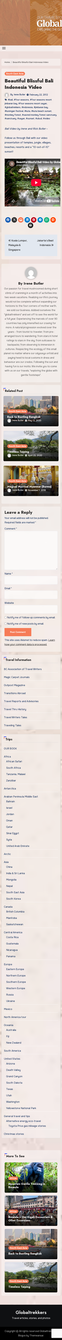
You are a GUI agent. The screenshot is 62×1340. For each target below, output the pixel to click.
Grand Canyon (14, 1076)
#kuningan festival (14, 111)
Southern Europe (16, 982)
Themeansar (36, 1335)
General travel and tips (17, 1116)
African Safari (14, 761)
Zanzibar (11, 780)
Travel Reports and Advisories (21, 701)
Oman (9, 820)
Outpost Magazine (14, 685)
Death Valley (13, 1070)
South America (12, 1050)
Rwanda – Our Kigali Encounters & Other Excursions (30, 1218)
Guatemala (12, 943)
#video (46, 118)
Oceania (8, 1025)
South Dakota (14, 1082)
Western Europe (15, 988)
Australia (11, 1030)
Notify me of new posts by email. (25, 623)
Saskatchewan (14, 924)
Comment (11, 528)
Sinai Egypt (12, 833)
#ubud (38, 118)
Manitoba (11, 918)
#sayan (21, 118)
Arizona (10, 1063)
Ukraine (10, 1001)
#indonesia (27, 107)
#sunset (30, 118)
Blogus (22, 1335)
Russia (10, 994)
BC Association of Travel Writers (23, 669)
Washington (13, 1101)
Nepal (9, 886)
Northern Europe (16, 975)
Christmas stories (14, 1134)
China (9, 867)
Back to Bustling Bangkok (24, 417)
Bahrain (10, 801)
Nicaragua (12, 950)
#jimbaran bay (41, 107)
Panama (10, 956)
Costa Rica (12, 937)
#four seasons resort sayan (32, 103)
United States (12, 1058)
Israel (9, 807)
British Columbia (15, 911)
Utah (9, 1095)
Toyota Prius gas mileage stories (27, 1126)
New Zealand (13, 1042)
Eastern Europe (15, 969)
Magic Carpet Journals (16, 677)
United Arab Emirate (17, 846)
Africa (7, 756)
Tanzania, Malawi (15, 774)
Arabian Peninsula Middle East (21, 796)
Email (8, 588)
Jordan (10, 814)
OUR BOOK (10, 748)
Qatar (9, 827)
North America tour (15, 1017)
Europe (8, 964)
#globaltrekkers (12, 107)
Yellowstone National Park (21, 1108)
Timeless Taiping (18, 452)
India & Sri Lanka (15, 873)
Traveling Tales (12, 725)
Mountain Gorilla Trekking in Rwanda (26, 1185)
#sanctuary (10, 118)
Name (9, 573)
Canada (8, 906)
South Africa (13, 767)
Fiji (7, 1036)
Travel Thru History (15, 709)
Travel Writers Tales (15, 717)
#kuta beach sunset (41, 111)
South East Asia (14, 73)
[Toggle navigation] (4, 48)
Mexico (8, 1009)
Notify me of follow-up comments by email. (31, 617)
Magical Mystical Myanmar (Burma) (29, 487)
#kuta (27, 111)
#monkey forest (13, 115)
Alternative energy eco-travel (23, 1121)
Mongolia (11, 879)
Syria (9, 839)
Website (9, 603)
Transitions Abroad (15, 693)
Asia (6, 862)
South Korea (13, 898)
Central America (13, 932)
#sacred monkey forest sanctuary (39, 115)
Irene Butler (19, 94)
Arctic (7, 854)
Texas (9, 1089)
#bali (10, 99)
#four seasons (21, 99)
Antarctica (10, 788)
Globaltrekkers (31, 1312)
